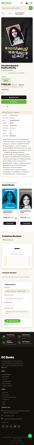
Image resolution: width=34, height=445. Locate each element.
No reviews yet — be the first (16, 73)
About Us (5, 392)
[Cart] (26, 3)
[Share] (7, 106)
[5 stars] (13, 305)
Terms (16, 443)
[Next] (30, 184)
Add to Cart (14, 97)
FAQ (4, 401)
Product (7, 287)
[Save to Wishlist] (3, 106)
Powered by (17, 441)
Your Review (9, 308)
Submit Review (13, 321)
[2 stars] (7, 305)
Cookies (22, 443)
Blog (4, 404)
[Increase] (13, 93)
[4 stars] (11, 305)
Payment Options (7, 386)
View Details (9, 223)
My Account (6, 395)
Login (7, 324)
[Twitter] (7, 426)
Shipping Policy (7, 381)
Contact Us (6, 399)
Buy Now (15, 102)
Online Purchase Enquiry (9, 397)
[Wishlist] (21, 3)
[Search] (31, 8)
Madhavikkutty (8, 70)
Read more (4, 367)
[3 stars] (9, 305)
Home (3, 14)
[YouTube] (15, 426)
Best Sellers (6, 376)
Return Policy (6, 383)
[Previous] (26, 184)
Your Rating (8, 302)
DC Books (12, 128)
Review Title (9, 295)
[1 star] (5, 305)
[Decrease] (6, 93)
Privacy (12, 443)
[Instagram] (11, 426)
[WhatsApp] (19, 426)
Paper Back (6, 80)
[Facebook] (3, 426)
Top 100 (5, 379)
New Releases (7, 374)
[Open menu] (31, 3)
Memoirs (10, 13)
